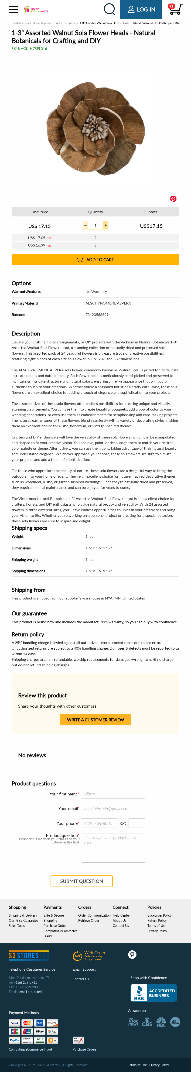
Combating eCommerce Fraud (30, 1049)
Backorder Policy (159, 915)
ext (123, 822)
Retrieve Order (88, 920)
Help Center (121, 915)
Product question (62, 835)
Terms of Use (156, 926)
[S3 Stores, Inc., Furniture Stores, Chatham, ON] (153, 993)
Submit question (81, 881)
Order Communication (94, 915)
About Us (119, 920)
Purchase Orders (55, 926)
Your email (68, 808)
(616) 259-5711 (25, 982)
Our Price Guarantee (23, 920)
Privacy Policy (157, 931)
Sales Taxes (17, 926)
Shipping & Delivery (23, 915)
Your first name (64, 793)
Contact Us (121, 926)
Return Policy (157, 920)
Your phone (67, 823)
